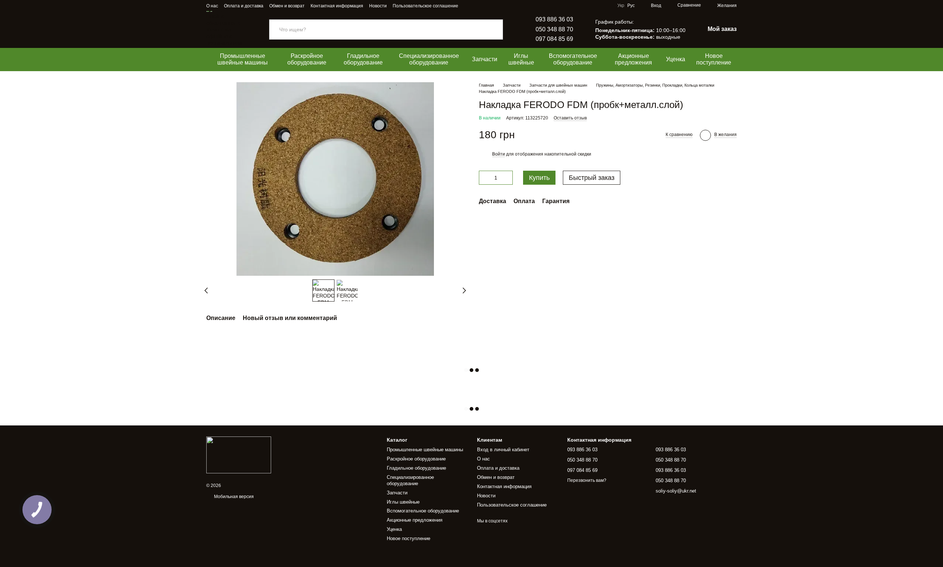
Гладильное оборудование (363, 59)
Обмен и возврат (287, 5)
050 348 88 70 (554, 29)
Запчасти (484, 59)
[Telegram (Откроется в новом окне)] (477, 5)
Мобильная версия (233, 496)
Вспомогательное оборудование (573, 59)
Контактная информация (337, 5)
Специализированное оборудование (429, 59)
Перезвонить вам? (586, 480)
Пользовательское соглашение (425, 5)
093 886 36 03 (554, 19)
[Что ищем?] (497, 29)
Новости (378, 5)
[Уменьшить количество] (484, 177)
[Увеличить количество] (507, 177)
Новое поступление (713, 59)
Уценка (675, 59)
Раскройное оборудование (306, 59)
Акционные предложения (633, 59)
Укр (620, 5)
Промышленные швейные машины (242, 59)
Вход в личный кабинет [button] (503, 449)
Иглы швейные (521, 59)
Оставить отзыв (570, 118)
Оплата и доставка (243, 5)
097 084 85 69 (554, 39)
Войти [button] (498, 154)
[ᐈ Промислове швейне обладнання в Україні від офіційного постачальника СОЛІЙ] (238, 454)
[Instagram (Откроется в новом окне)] (469, 5)
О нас (212, 5)
